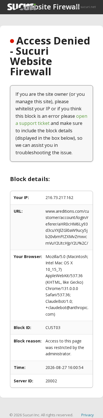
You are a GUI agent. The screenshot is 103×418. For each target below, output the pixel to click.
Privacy (87, 414)
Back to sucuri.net (82, 7)
